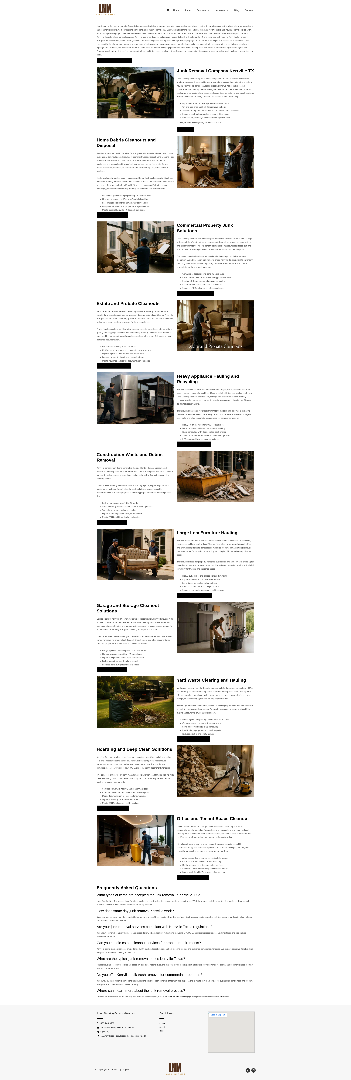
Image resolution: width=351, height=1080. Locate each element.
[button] (168, 10)
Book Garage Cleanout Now (112, 670)
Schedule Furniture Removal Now (194, 595)
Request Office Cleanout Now (192, 877)
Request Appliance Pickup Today (193, 444)
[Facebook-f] (248, 1070)
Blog (236, 10)
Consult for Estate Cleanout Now (114, 366)
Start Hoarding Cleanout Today (113, 808)
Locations (220, 10)
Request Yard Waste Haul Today (193, 739)
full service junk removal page (178, 997)
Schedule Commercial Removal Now (195, 293)
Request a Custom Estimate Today (114, 60)
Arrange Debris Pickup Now (111, 522)
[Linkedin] (253, 1070)
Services (201, 10)
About (188, 10)
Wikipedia (225, 997)
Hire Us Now (185, 130)
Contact (249, 10)
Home (176, 10)
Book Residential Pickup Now (112, 215)
